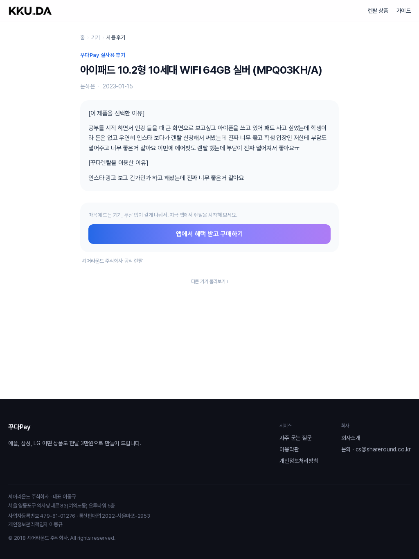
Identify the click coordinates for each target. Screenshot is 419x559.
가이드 (403, 10)
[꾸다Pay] (30, 11)
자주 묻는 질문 (295, 438)
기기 (95, 37)
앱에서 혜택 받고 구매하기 (209, 234)
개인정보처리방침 (298, 461)
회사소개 (350, 438)
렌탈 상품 (378, 10)
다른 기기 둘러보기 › (209, 281)
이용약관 (289, 449)
